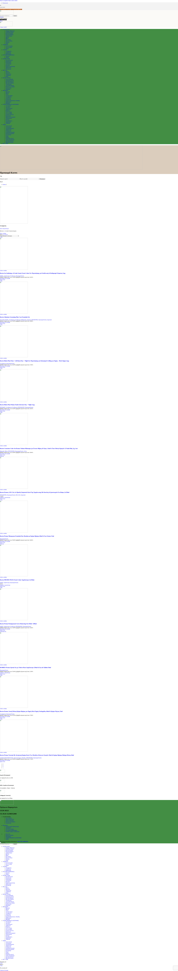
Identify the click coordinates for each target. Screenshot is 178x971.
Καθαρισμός (8, 53)
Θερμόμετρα (8, 61)
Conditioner (8, 75)
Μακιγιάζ (8, 91)
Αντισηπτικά (8, 64)
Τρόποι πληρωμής (10, 820)
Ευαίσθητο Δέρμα (9, 32)
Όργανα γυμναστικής (10, 66)
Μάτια (7, 38)
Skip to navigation (4, 0)
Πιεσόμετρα (8, 69)
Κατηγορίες (5, 825)
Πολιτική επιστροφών (10, 821)
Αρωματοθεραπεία (10, 128)
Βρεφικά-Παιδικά (9, 34)
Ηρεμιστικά (8, 115)
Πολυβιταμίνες (9, 120)
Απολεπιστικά (9, 126)
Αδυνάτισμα (8, 105)
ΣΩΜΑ (1, 276)
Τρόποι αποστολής (10, 819)
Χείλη (7, 94)
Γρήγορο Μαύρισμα (10, 31)
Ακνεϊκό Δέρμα (9, 95)
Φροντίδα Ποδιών (10, 141)
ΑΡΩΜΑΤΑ (8, 828)
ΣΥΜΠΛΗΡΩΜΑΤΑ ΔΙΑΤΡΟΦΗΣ (13, 837)
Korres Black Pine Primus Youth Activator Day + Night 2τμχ (17, 404)
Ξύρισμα (29, 319)
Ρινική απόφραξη (9, 79)
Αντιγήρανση (8, 51)
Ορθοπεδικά (8, 67)
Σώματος (8, 56)
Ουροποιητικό (9, 118)
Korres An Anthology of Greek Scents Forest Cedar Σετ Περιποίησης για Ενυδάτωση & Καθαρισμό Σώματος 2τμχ (32, 273)
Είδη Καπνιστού (9, 60)
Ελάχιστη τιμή (3, 179)
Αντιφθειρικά (8, 84)
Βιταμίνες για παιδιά (10, 86)
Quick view (2, 279)
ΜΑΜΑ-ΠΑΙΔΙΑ (9, 835)
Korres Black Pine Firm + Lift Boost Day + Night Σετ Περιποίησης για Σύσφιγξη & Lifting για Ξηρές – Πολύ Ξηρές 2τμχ (34, 361)
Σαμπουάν (8, 72)
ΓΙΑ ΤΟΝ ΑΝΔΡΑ (4, 319)
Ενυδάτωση (8, 52)
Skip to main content (12, 0)
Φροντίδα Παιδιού (10, 83)
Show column (3, 233)
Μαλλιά (7, 37)
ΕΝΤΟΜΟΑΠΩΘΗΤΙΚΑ (11, 830)
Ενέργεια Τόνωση (9, 114)
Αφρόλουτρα (8, 129)
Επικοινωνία (8, 823)
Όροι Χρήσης (9, 818)
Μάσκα (7, 71)
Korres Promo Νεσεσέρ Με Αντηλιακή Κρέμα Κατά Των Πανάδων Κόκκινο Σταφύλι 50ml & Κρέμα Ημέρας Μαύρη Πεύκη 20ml (37, 755)
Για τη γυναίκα (9, 113)
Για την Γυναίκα (9, 46)
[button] (5, 278)
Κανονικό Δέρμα (9, 33)
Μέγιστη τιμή (23, 179)
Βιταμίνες (8, 110)
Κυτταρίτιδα (8, 134)
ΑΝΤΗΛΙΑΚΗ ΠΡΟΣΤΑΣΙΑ (6, 757)
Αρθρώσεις (8, 109)
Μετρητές (8, 65)
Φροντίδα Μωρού (9, 81)
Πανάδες (7, 42)
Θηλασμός (8, 89)
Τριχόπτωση (8, 74)
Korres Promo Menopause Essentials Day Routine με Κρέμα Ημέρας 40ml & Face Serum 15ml (27, 536)
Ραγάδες (7, 137)
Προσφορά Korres (20, 276)
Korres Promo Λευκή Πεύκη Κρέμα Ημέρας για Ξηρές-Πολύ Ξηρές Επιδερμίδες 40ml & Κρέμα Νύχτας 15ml (31, 711)
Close (1, 963)
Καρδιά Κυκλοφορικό (10, 117)
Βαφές (7, 76)
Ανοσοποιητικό (9, 108)
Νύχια (7, 136)
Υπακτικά (8, 123)
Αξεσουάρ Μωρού (10, 85)
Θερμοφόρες (8, 62)
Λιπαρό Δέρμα (9, 36)
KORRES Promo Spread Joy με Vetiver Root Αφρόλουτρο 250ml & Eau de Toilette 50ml (25, 667)
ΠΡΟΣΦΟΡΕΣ (34, 319)
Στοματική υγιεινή (10, 80)
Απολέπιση (8, 98)
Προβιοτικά (8, 122)
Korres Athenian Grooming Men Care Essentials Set (15, 317)
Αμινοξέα (8, 107)
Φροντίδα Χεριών (9, 142)
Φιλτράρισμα (42, 179)
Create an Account (4, 970)
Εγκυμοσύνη (8, 88)
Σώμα (7, 43)
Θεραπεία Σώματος (10, 133)
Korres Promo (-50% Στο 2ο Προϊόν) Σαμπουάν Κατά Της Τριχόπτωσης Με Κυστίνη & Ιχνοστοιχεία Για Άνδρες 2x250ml (34, 492)
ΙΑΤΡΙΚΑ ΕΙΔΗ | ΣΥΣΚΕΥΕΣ (12, 831)
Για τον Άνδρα (9, 47)
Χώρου (7, 48)
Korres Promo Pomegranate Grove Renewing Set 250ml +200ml (18, 623)
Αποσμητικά (8, 127)
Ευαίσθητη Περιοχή (10, 132)
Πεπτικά (7, 119)
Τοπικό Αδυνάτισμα (10, 139)
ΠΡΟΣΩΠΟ (2, 407)
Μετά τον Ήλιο (9, 41)
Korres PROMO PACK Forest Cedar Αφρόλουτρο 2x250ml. (17, 580)
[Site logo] (7, 14)
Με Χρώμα (8, 39)
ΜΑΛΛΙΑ (18, 495)
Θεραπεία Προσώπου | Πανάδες (13, 100)
